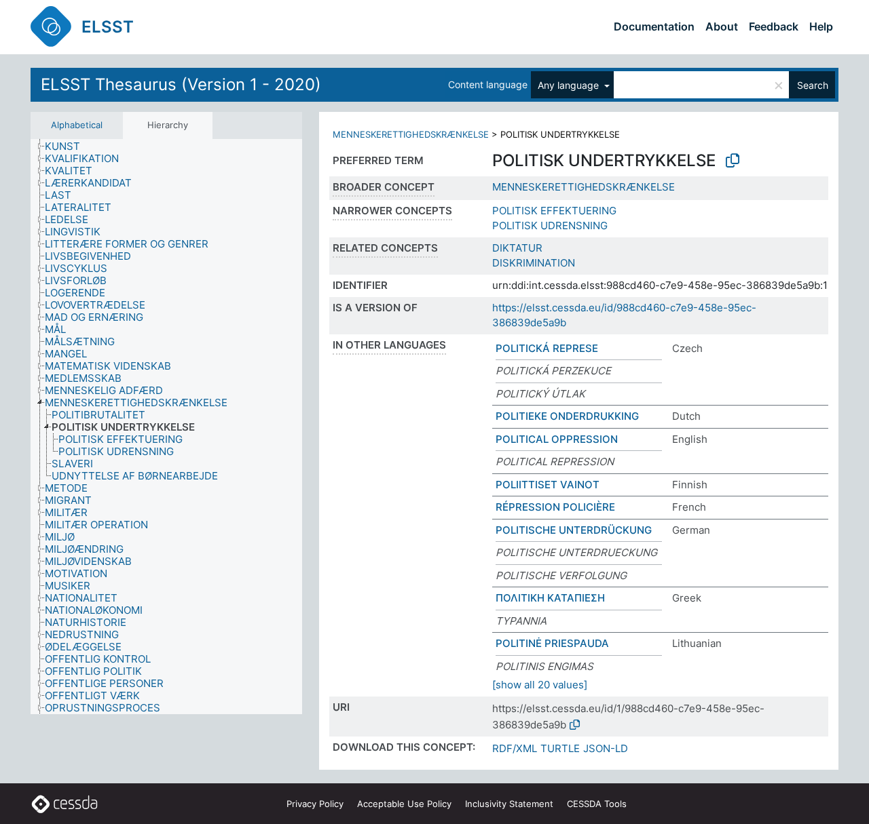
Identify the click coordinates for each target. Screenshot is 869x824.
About (721, 26)
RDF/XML (514, 748)
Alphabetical (77, 124)
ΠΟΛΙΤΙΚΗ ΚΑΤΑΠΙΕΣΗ (550, 597)
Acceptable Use (404, 803)
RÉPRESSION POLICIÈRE (555, 507)
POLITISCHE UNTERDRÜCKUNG (574, 530)
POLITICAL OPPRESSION (557, 439)
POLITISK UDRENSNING (550, 225)
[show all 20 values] (539, 684)
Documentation (654, 26)
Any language (570, 85)
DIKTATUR (517, 247)
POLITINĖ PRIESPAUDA (552, 643)
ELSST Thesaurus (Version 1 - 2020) (181, 84)
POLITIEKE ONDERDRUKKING (567, 416)
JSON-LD (605, 748)
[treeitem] (68, 146)
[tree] (166, 427)
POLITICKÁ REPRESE (547, 348)
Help (821, 26)
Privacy (315, 803)
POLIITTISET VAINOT (547, 484)
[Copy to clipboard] (732, 161)
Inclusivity (509, 803)
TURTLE (560, 748)
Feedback (773, 26)
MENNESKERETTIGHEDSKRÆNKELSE (411, 134)
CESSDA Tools (597, 803)
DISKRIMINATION (533, 262)
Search (812, 85)
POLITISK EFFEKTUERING (554, 210)
